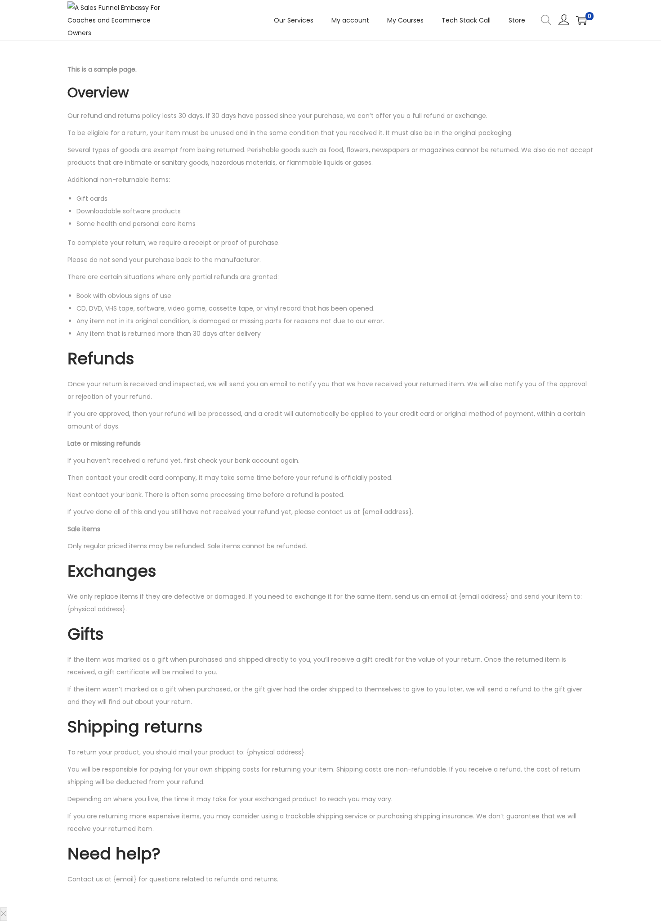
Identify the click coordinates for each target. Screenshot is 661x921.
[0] (581, 20)
